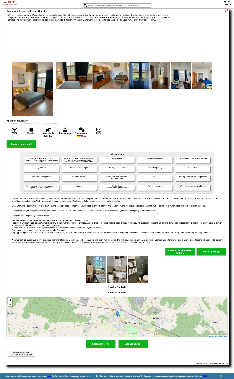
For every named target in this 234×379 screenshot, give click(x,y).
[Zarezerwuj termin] (226, 10)
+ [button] (10, 300)
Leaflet (211, 336)
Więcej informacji (211, 252)
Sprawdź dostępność (21, 144)
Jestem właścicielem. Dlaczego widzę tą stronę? (21, 354)
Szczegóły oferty (100, 344)
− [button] (10, 304)
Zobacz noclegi (133, 344)
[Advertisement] (117, 41)
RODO (205, 376)
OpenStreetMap (221, 336)
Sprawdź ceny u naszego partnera (180, 251)
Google (49, 376)
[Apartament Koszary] (32, 89)
